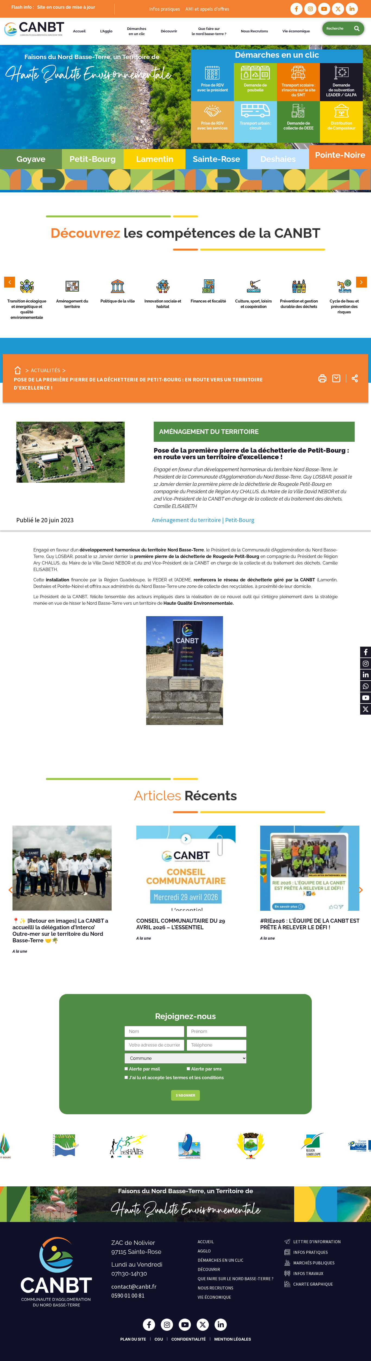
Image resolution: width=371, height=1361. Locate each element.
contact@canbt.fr (133, 1286)
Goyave (31, 159)
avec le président (212, 90)
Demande (341, 85)
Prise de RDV (212, 85)
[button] (26, 287)
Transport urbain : (255, 123)
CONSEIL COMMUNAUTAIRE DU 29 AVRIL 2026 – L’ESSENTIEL (180, 924)
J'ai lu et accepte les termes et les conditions (176, 1077)
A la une (19, 951)
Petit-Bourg (93, 159)
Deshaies (278, 159)
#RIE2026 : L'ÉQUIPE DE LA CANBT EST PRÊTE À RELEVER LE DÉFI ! (309, 924)
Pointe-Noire (340, 155)
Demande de (298, 123)
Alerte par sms (206, 1069)
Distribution (341, 123)
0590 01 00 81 (127, 1295)
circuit (255, 128)
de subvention (341, 90)
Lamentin (154, 159)
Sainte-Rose (216, 159)
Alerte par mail (144, 1069)
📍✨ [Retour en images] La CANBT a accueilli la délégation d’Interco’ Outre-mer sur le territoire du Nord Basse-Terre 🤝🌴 (60, 931)
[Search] (356, 28)
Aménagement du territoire (209, 432)
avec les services (212, 128)
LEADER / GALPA (341, 95)
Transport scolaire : (298, 85)
